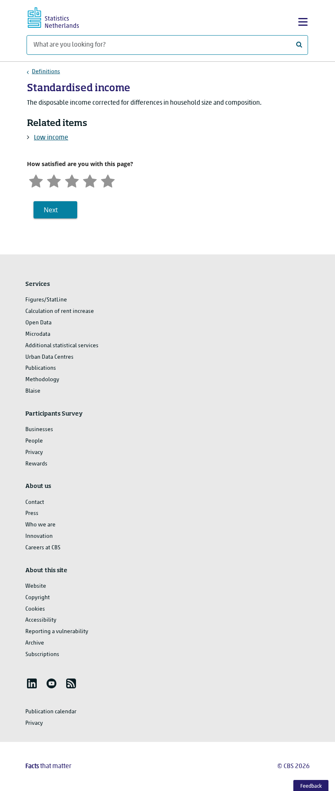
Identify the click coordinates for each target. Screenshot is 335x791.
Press (31, 513)
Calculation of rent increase (59, 311)
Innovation (39, 536)
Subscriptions (42, 654)
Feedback (311, 786)
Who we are (40, 525)
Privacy (34, 452)
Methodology (42, 379)
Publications (40, 368)
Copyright (37, 597)
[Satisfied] (90, 180)
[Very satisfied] (108, 180)
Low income (51, 138)
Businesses (39, 429)
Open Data (38, 323)
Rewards (36, 464)
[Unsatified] (54, 180)
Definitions (46, 71)
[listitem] (31, 683)
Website (35, 586)
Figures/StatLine (46, 300)
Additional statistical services (61, 345)
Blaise (32, 391)
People (34, 441)
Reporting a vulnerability (56, 631)
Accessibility (40, 620)
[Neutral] (72, 180)
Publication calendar (50, 712)
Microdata (37, 334)
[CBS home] (60, 16)
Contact (34, 502)
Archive (34, 643)
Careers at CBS (42, 548)
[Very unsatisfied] (36, 180)
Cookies (35, 609)
